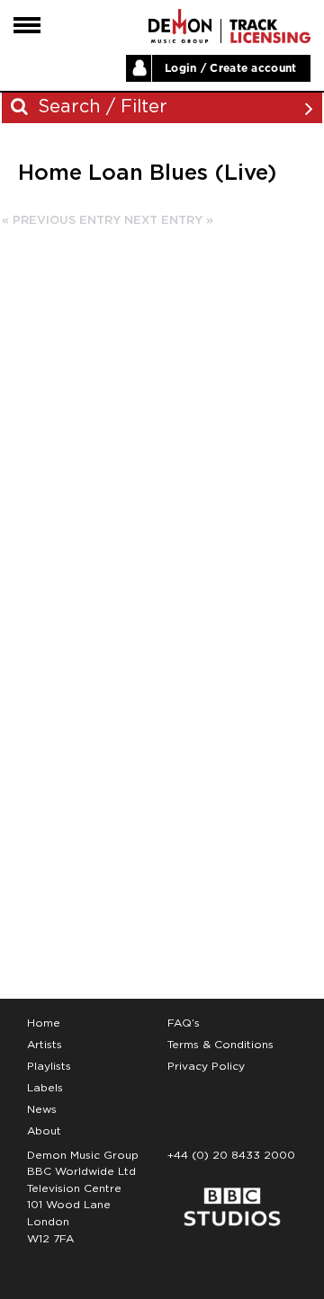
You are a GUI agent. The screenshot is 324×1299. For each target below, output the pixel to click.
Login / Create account (231, 68)
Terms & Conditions (220, 1044)
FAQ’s (183, 1023)
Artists (44, 1044)
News (42, 1109)
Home (43, 1023)
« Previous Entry (61, 221)
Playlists (49, 1066)
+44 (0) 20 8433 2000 (231, 1155)
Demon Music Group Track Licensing (180, 26)
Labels (45, 1087)
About (44, 1131)
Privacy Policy (206, 1066)
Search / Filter (99, 107)
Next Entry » (168, 221)
